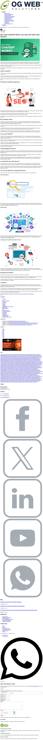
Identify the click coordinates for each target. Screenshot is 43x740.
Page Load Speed (9, 370)
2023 (3, 330)
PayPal (19, 370)
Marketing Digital (3, 366)
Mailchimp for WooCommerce (24, 365)
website (38, 378)
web (34, 376)
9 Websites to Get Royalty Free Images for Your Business (12, 606)
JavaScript (40, 364)
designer (1, 359)
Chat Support (11, 293)
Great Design (2, 363)
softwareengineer (10, 375)
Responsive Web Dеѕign (7, 311)
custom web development (23, 357)
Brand (1, 355)
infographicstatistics (24, 364)
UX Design (13, 376)
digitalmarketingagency (10, 360)
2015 (3, 337)
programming (2, 371)
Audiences (34, 354)
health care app (12, 363)
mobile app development (7, 367)
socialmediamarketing (30, 374)
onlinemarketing (3, 370)
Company (4, 11)
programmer (38, 370)
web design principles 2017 (23, 377)
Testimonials (5, 627)
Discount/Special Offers (25, 360)
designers (5, 359)
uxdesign (16, 376)
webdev (19, 378)
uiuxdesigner (2, 376)
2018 (3, 334)
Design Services (7, 13)
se (7, 372)
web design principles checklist (33, 377)
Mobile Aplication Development (8, 306)
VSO (32, 376)
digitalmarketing (3, 360)
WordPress (24, 381)
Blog (4, 27)
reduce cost (18, 371)
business (7, 355)
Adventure (4, 298)
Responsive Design (6, 310)
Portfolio (4, 24)
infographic (23, 363)
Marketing (4, 305)
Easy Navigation (11, 361)
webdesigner (11, 378)
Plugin (23, 370)
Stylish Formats (15, 375)
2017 (3, 335)
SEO (25, 372)
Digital (16, 359)
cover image (27, 356)
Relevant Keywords (23, 371)
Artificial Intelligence (5, 293)
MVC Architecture (9, 369)
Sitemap (4, 631)
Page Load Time (15, 370)
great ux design (7, 363)
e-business (38, 360)
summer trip (20, 375)
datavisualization (30, 358)
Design (4, 303)
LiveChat (16, 365)
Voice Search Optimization (26, 376)
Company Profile (5, 630)
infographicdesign (28, 363)
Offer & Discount (5, 308)
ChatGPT (10, 355)
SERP (27, 372)
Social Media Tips (20, 374)
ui (34, 375)
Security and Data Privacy (19, 372)
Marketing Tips (15, 366)
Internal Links (36, 364)
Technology (21, 293)
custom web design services (14, 357)
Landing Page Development (9, 20)
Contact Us (4, 25)
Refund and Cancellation (7, 629)
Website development (6, 379)
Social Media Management (20, 373)
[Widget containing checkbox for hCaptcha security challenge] (8, 713)
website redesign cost (28, 379)
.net (1, 354)
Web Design (25, 293)
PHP (21, 370)
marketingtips (32, 366)
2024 (3, 329)
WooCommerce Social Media (17, 381)
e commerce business (32, 360)
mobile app (36, 366)
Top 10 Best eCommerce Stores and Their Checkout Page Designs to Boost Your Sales (18, 610)
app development (19, 354)
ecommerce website (38, 361)
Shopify (29, 372)
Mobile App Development (9, 14)
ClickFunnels (7, 22)
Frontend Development (6, 621)
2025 (3, 328)
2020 (3, 332)
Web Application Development (10, 16)
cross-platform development (36, 356)
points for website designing (31, 370)
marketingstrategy (27, 366)
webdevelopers (28, 378)
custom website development (14, 358)
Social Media (16, 293)
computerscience (38, 355)
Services (4, 12)
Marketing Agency (36, 365)
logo (18, 365)
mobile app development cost (28, 367)
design (34, 358)
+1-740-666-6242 (6, 393)
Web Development (30, 293)
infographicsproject (18, 364)
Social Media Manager (28, 373)
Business (4, 301)
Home (1, 27)
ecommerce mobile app (23, 361)
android (13, 354)
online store (37, 369)
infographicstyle (31, 364)
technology (26, 375)
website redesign (13, 379)
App (15, 354)
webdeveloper (23, 378)
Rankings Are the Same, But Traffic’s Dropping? (17, 321)
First (12, 693)
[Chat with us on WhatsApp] (21, 679)
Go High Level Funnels (8, 23)
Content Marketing (3, 356)
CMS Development (8, 15)
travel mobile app (31, 375)
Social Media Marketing (36, 373)
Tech (23, 375)
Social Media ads (13, 373)
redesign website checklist (11, 371)
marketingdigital (21, 366)
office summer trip (17, 369)
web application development (5, 377)
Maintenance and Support (9, 19)
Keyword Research (3, 365)
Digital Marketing (20, 359)
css (41, 356)
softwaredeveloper (3, 375)
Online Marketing (32, 369)
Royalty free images (3, 372)
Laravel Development (10, 365)
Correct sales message (21, 356)
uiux (38, 375)
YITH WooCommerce (29, 381)
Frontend (4, 304)
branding (4, 355)
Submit (2, 715)
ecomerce (18, 361)
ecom (15, 361)
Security (13, 372)
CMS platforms (15, 355)
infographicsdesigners (11, 364)
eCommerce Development (9, 17)
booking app (38, 354)
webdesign (7, 378)
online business (26, 369)
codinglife (25, 355)
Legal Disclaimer (5, 636)
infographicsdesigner (3, 364)
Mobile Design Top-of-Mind (30, 368)
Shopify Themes (33, 372)
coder (20, 355)
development (12, 359)
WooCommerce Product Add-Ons (6, 381)
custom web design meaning (5, 357)
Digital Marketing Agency (27, 359)
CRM (30, 356)
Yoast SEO (35, 381)
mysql (13, 369)
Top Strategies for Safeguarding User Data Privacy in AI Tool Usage (20, 324)
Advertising (9, 354)
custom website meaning (23, 358)
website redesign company (20, 379)
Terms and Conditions (6, 628)
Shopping (38, 372)
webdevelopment (34, 378)
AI (6, 27)
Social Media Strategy (13, 374)
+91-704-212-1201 (6, 395)
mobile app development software (9, 368)
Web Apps (12, 377)
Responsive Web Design (31, 371)
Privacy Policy (5, 635)
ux (10, 376)
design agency (37, 358)
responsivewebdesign (38, 371)
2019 (3, 333)
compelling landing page (31, 355)
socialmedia (25, 374)
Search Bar (10, 372)
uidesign (36, 375)
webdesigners (15, 378)
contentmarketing (10, 356)
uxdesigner (20, 376)
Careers (4, 625)
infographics (33, 363)
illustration (19, 363)
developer (8, 359)
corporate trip (15, 356)
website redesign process (36, 379)
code (18, 355)
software (35, 374)
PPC (3, 309)
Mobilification (5, 307)
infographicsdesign (38, 363)
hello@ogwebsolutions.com (5, 397)
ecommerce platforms (31, 361)
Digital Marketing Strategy (36, 359)
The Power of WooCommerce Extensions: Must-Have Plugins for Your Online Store (23, 323)
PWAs (6, 371)
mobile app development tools (20, 368)
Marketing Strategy (10, 366)
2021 (3, 331)
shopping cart (2, 373)
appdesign (23, 354)
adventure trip (4, 354)
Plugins (25, 370)
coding (22, 355)
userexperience (7, 376)
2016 (3, 336)
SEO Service (7, 21)
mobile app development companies (17, 367)
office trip (22, 369)
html (16, 363)
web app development (38, 376)
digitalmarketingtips (17, 360)
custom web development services (34, 357)
